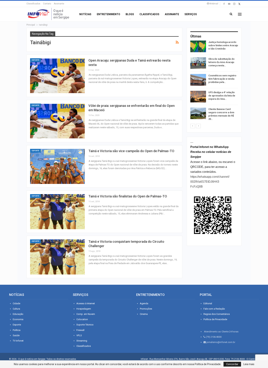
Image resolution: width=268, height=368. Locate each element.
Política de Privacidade (215, 319)
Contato (47, 3)
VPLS (79, 335)
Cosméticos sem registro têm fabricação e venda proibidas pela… (222, 78)
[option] (214, 81)
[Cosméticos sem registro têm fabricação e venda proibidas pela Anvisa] (198, 80)
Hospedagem (83, 308)
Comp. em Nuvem (85, 314)
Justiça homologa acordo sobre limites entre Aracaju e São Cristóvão (223, 45)
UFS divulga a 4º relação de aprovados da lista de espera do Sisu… (221, 95)
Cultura (16, 308)
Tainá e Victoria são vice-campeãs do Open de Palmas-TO (131, 151)
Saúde (16, 335)
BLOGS (130, 14)
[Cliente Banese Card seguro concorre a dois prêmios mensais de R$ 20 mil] (198, 113)
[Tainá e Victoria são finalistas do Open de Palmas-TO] (57, 211)
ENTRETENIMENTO (108, 14)
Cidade (16, 303)
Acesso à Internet (85, 303)
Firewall (80, 330)
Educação (18, 314)
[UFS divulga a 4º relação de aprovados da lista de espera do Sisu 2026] (198, 96)
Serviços (191, 14)
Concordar (232, 364)
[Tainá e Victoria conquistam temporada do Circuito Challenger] (57, 256)
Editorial (207, 303)
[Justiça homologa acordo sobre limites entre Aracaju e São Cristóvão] (198, 46)
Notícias (85, 14)
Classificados (33, 3)
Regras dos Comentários (216, 314)
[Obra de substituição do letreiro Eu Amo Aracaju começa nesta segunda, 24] (198, 63)
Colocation (82, 319)
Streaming (81, 340)
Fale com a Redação (214, 308)
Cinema (144, 314)
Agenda (144, 303)
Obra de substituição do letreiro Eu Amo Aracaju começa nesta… (221, 62)
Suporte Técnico (85, 324)
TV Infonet (18, 340)
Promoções (146, 308)
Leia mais (248, 364)
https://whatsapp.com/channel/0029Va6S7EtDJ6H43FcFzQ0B (209, 181)
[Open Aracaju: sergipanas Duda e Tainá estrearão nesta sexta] (57, 75)
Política (16, 330)
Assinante (59, 3)
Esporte (35, 60)
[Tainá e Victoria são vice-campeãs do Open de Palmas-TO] (57, 166)
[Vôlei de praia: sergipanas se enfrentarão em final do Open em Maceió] (57, 121)
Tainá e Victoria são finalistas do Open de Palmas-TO (127, 196)
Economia (18, 319)
